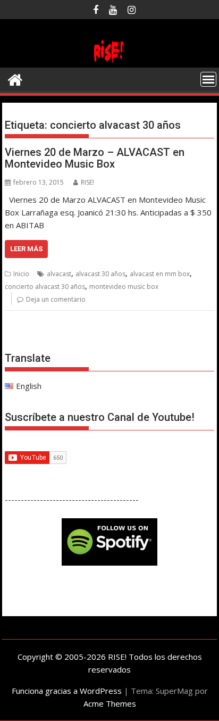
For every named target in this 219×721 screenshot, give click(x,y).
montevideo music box (123, 286)
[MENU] (208, 79)
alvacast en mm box (160, 273)
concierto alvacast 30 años (45, 286)
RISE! (87, 182)
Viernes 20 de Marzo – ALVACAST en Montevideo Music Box (94, 158)
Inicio (21, 273)
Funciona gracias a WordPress (67, 690)
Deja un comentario (56, 299)
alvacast (59, 273)
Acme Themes (109, 703)
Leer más (26, 249)
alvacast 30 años (100, 273)
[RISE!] (109, 61)
